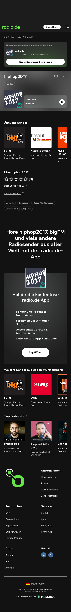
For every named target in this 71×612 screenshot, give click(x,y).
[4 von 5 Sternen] (20, 179)
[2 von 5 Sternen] (11, 179)
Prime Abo (46, 532)
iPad (8, 561)
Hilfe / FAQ (46, 525)
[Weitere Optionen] (65, 77)
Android (10, 568)
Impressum (12, 525)
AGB (8, 513)
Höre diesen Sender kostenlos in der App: (29, 45)
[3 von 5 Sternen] (16, 179)
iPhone (9, 555)
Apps (43, 519)
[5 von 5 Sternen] (25, 179)
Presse (44, 483)
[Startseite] (5, 36)
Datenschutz (12, 519)
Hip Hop (9, 84)
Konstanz (23, 203)
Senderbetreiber (49, 496)
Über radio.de (48, 477)
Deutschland (12, 209)
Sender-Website (12, 193)
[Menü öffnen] (67, 27)
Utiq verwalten (13, 532)
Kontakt (45, 513)
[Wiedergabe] (62, 102)
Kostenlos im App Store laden (35, 62)
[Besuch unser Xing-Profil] (50, 555)
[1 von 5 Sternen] (6, 179)
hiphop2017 (32, 104)
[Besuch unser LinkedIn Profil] (43, 555)
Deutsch (10, 203)
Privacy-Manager (14, 538)
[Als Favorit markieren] (56, 76)
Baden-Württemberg (43, 203)
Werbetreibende (49, 490)
